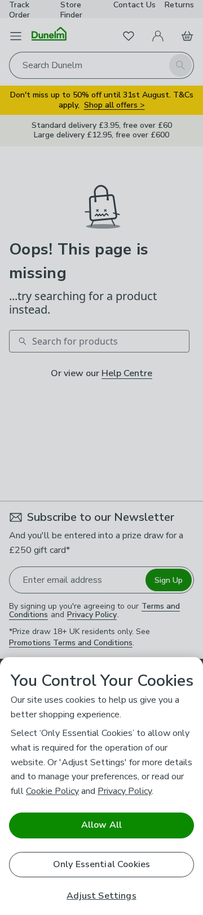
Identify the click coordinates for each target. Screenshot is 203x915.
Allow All (101, 825)
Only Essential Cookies (102, 864)
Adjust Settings (101, 896)
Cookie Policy (52, 791)
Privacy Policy (125, 791)
